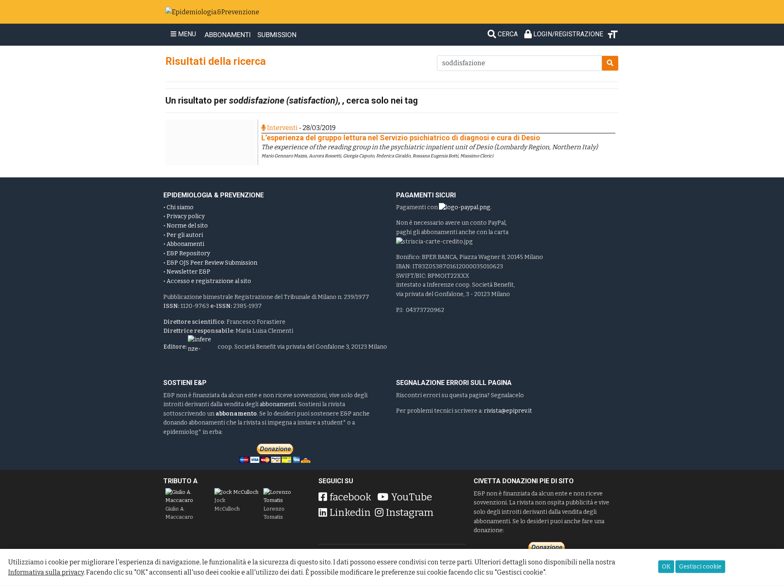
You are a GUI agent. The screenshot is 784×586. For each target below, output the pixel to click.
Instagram (410, 512)
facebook (350, 497)
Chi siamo (180, 207)
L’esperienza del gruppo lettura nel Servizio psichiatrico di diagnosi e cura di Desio (400, 137)
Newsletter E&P (188, 271)
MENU (186, 34)
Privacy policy (186, 216)
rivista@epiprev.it (508, 410)
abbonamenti (278, 404)
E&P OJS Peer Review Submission (212, 262)
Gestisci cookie (700, 566)
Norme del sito (187, 225)
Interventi (282, 128)
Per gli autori (185, 235)
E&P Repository (188, 253)
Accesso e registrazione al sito (209, 281)
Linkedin (350, 512)
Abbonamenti (185, 244)
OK (666, 566)
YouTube (411, 497)
